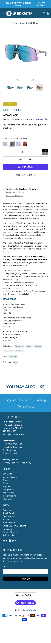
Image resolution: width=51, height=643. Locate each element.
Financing (7, 529)
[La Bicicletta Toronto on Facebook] (7, 541)
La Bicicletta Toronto (28, 610)
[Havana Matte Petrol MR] (5, 143)
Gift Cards (7, 473)
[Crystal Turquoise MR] (12, 143)
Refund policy (9, 535)
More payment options (25, 175)
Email (5, 566)
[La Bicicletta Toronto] (23, 13)
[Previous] (18, 80)
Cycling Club (9, 516)
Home (15, 23)
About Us (7, 510)
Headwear (38, 346)
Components (9, 489)
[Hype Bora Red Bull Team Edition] (25, 143)
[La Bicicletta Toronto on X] (16, 541)
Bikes (5, 483)
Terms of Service (10, 532)
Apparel (28, 346)
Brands (6, 480)
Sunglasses (19, 351)
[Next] (33, 80)
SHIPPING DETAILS (41, 4)
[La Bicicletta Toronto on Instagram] (10, 541)
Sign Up (25, 579)
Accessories (19, 346)
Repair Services (10, 513)
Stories (6, 519)
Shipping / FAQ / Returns (14, 526)
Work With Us (9, 522)
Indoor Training (9, 496)
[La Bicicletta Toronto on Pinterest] (13, 541)
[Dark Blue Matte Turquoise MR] (18, 143)
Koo (5, 351)
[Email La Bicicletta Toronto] (4, 541)
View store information (14, 196)
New (11, 351)
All (23, 23)
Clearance (7, 499)
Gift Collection (10, 477)
